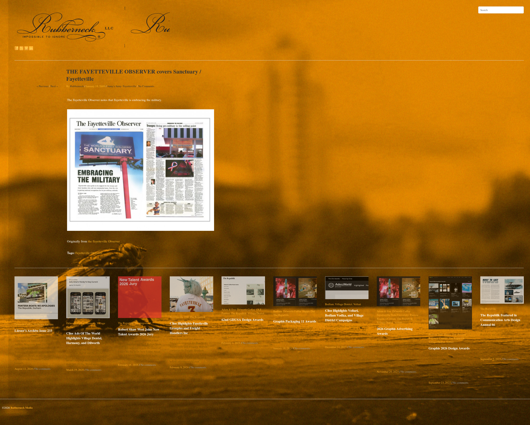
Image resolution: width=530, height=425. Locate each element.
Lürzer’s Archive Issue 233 (33, 330)
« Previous (42, 86)
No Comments (146, 86)
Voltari (357, 304)
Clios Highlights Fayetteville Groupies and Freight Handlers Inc (192, 328)
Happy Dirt (308, 311)
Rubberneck (77, 86)
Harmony (39, 324)
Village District (343, 304)
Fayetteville (129, 86)
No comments (43, 369)
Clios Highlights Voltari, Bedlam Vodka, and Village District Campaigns (347, 315)
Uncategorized (143, 323)
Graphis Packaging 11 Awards (294, 321)
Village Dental (105, 323)
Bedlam (277, 311)
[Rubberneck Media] (92, 45)
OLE (258, 309)
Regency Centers (386, 318)
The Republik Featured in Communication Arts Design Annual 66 (500, 320)
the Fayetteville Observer (104, 241)
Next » (54, 86)
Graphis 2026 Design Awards (449, 348)
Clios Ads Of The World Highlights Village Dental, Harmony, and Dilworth (84, 334)
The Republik (126, 323)
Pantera (49, 324)
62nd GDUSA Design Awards (242, 319)
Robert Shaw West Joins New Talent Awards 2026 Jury (138, 331)
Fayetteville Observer (88, 253)
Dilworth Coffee (23, 324)
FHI (186, 317)
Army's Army (114, 86)
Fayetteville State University (393, 315)
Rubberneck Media (22, 407)
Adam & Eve (229, 309)
